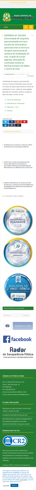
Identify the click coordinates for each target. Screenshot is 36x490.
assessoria (23, 453)
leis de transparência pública (21, 458)
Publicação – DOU (12, 107)
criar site (14, 450)
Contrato (9, 111)
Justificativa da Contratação (15, 103)
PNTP (10, 465)
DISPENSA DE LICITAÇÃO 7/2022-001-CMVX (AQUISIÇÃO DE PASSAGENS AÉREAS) (18, 146)
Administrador (9, 74)
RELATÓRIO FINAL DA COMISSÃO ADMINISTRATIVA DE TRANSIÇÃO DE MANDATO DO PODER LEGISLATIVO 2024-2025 (17, 421)
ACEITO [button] (14, 485)
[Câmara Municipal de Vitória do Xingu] (18, 17)
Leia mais (24, 479)
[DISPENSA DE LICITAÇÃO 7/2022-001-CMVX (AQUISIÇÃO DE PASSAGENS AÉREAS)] (18, 141)
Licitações (30, 76)
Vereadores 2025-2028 (17, 5)
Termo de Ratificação (14, 100)
